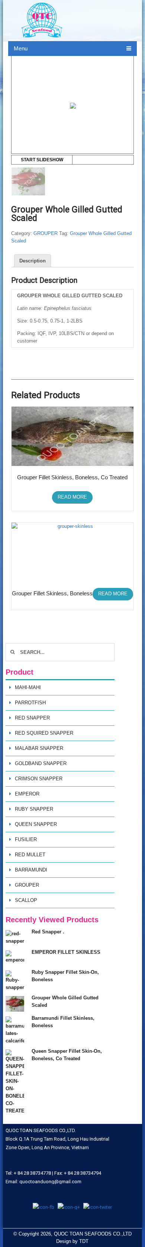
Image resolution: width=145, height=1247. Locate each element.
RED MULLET (30, 854)
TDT (83, 1241)
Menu (21, 48)
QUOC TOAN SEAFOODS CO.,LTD (93, 1234)
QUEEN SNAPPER (36, 824)
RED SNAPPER (32, 718)
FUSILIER (26, 839)
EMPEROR (27, 794)
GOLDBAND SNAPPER (41, 763)
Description (32, 261)
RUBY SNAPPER (34, 809)
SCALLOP (26, 900)
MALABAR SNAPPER (39, 748)
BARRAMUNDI (31, 870)
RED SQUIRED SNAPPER (44, 733)
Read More (72, 497)
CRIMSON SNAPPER (38, 778)
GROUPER (45, 233)
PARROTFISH (30, 702)
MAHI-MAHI (28, 687)
